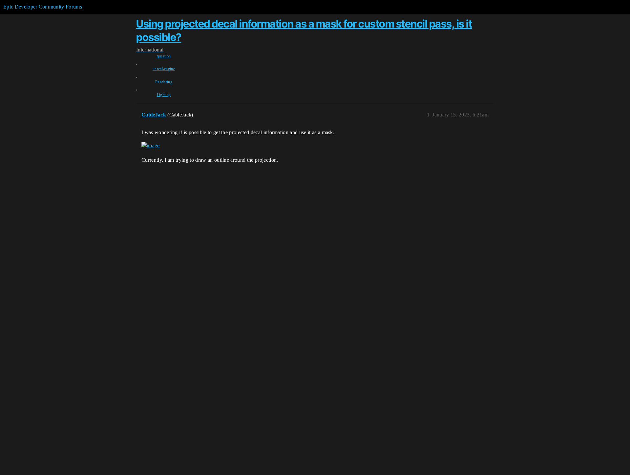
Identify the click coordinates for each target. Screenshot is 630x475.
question (164, 56)
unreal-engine (164, 69)
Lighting (164, 95)
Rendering (163, 82)
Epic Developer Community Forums (42, 7)
